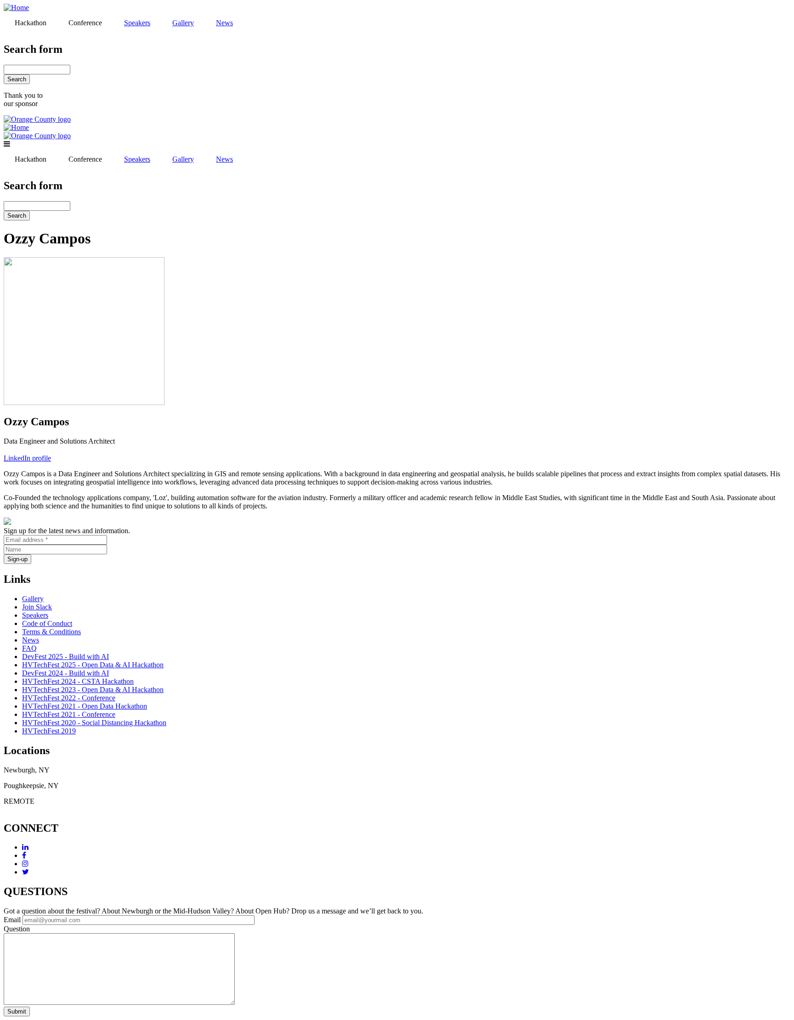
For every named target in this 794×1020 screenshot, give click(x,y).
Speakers (35, 615)
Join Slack (37, 607)
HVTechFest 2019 (49, 731)
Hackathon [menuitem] (30, 23)
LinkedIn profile (27, 458)
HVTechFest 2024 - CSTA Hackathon (78, 681)
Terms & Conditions (51, 632)
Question (17, 929)
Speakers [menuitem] (137, 23)
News (30, 640)
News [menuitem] (224, 23)
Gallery (33, 599)
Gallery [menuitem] (183, 23)
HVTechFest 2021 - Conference (68, 714)
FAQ (29, 648)
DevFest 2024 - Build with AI (65, 673)
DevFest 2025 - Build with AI (65, 656)
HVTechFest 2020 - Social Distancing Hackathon (94, 723)
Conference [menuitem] (85, 23)
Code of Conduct (47, 623)
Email (12, 920)
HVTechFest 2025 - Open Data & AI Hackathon (93, 665)
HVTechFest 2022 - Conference (68, 698)
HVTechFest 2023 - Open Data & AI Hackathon (93, 689)
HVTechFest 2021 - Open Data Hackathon (84, 706)
